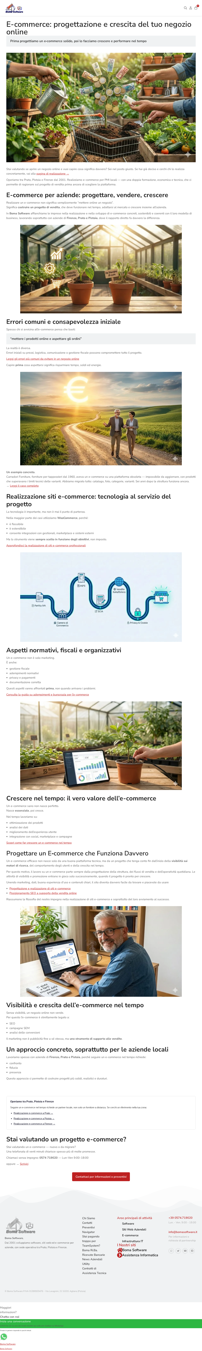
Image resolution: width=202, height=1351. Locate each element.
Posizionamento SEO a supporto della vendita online (43, 893)
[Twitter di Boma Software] (178, 1251)
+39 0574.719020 (181, 1218)
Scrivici (24, 1164)
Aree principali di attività (134, 1218)
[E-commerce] (118, 1235)
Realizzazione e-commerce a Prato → (33, 1113)
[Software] (118, 1223)
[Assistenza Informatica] (119, 1255)
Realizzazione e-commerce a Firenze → (34, 1123)
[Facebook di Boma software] (192, 1251)
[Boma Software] (119, 1250)
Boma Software (134, 1250)
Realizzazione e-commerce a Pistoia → (34, 1118)
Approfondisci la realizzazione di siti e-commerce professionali (46, 545)
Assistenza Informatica (140, 1255)
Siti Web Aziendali (134, 1229)
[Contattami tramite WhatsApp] (171, 1251)
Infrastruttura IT (132, 1241)
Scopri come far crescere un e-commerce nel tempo (39, 843)
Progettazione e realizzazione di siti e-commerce (40, 888)
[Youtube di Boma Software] (185, 1251)
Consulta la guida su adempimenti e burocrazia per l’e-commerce (47, 694)
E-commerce (130, 1235)
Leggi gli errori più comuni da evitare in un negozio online (42, 359)
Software (128, 1224)
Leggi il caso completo (24, 486)
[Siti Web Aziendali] (118, 1229)
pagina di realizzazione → (52, 174)
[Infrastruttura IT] (118, 1241)
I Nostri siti (126, 1245)
